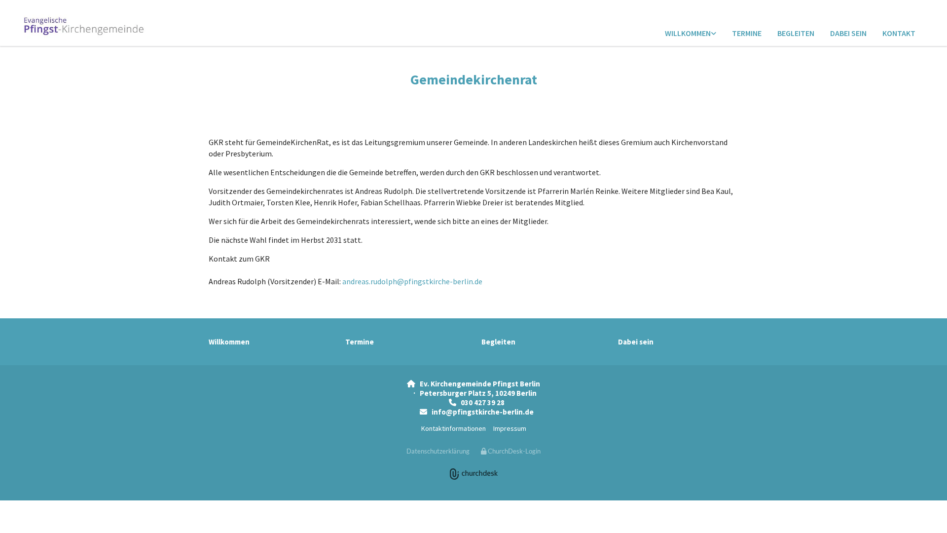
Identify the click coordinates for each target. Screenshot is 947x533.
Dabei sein (848, 33)
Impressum (509, 428)
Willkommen (688, 33)
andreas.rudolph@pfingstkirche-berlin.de (412, 281)
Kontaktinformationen (453, 428)
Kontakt (898, 33)
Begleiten (795, 33)
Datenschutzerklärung (438, 451)
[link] (690, 34)
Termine (747, 33)
